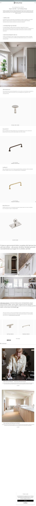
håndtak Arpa (6, 275)
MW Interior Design (4, 303)
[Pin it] (9, 340)
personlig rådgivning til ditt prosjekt (14, 315)
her (17, 307)
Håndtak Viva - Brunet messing (15, 163)
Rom (19, 7)
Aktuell (27, 391)
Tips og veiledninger (15, 7)
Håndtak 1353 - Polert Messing (15, 201)
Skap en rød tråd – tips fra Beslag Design (18, 8)
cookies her (28, 498)
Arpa (30, 275)
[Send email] (7, 340)
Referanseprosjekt (31, 391)
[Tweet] (10, 340)
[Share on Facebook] (8, 340)
